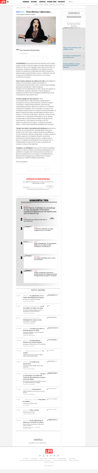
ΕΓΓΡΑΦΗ (50, 186)
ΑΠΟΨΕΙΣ (46, 4)
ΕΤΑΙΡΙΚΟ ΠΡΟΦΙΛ (62, 458)
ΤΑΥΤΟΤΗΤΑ (26, 458)
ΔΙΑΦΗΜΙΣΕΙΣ (52, 458)
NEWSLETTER (43, 458)
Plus (57, 4)
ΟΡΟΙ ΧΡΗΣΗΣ (30, 189)
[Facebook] (52, 42)
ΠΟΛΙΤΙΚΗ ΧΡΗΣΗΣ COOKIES (60, 460)
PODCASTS (62, 4)
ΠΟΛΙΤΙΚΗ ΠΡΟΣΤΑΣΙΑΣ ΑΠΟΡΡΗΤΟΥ (41, 189)
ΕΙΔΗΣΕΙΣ (36, 4)
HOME (17, 7)
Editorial (28, 7)
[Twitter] (54, 42)
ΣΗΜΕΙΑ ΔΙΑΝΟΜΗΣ (74, 460)
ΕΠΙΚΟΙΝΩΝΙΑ (34, 458)
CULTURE (41, 4)
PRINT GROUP (23, 7)
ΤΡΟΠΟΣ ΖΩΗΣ (52, 4)
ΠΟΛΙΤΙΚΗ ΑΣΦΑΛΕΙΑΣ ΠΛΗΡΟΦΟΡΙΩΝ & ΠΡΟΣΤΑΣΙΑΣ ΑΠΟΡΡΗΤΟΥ (35, 460)
